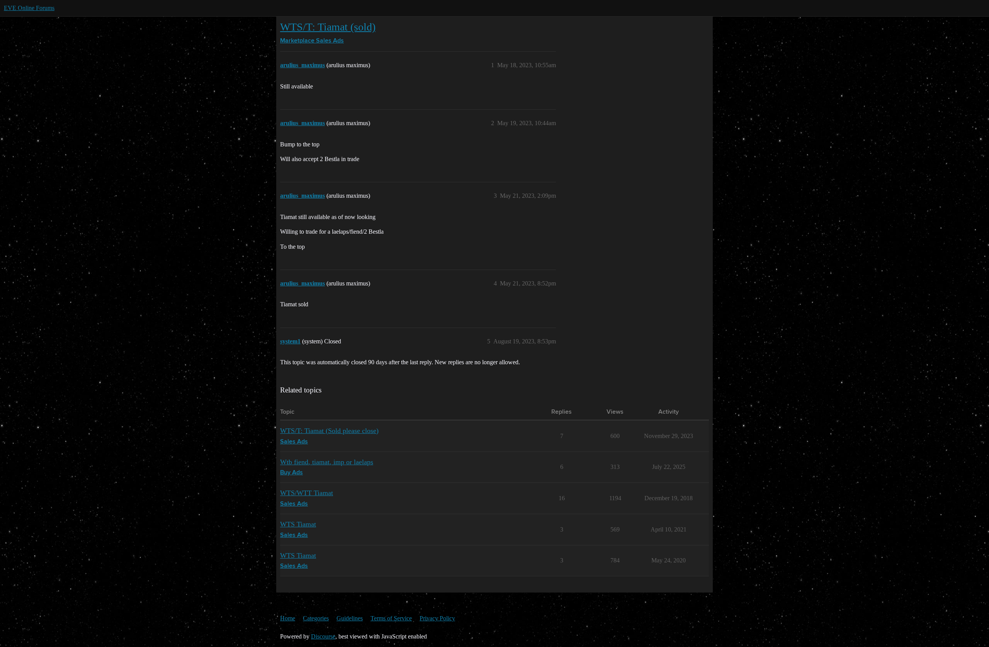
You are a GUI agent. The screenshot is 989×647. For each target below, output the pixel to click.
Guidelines (349, 618)
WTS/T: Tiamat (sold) (328, 27)
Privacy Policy (437, 618)
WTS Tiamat (298, 524)
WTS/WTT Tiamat (306, 493)
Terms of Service (391, 618)
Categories (316, 618)
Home (287, 618)
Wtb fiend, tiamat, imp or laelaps (326, 462)
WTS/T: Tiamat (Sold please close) (329, 431)
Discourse (323, 636)
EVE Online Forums (29, 8)
